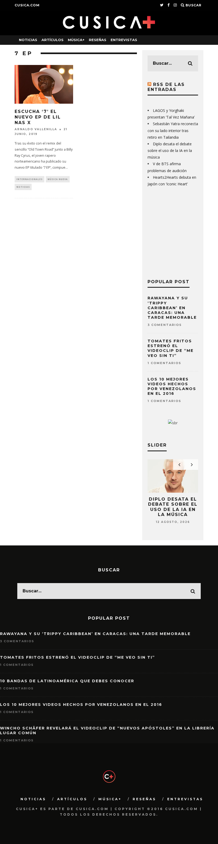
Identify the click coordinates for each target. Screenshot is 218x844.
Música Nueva (58, 179)
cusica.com (27, 5)
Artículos (52, 40)
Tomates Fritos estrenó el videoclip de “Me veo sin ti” (171, 348)
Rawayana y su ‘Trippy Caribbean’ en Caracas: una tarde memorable (172, 308)
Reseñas (97, 40)
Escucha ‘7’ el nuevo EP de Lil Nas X (38, 117)
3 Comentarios (165, 325)
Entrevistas (124, 40)
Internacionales (29, 179)
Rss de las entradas (166, 87)
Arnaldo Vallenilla (36, 129)
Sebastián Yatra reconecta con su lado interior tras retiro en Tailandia (173, 130)
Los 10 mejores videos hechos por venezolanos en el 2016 (172, 386)
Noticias (28, 40)
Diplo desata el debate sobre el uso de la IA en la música (170, 150)
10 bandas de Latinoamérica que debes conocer (67, 681)
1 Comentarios (164, 363)
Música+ (76, 40)
